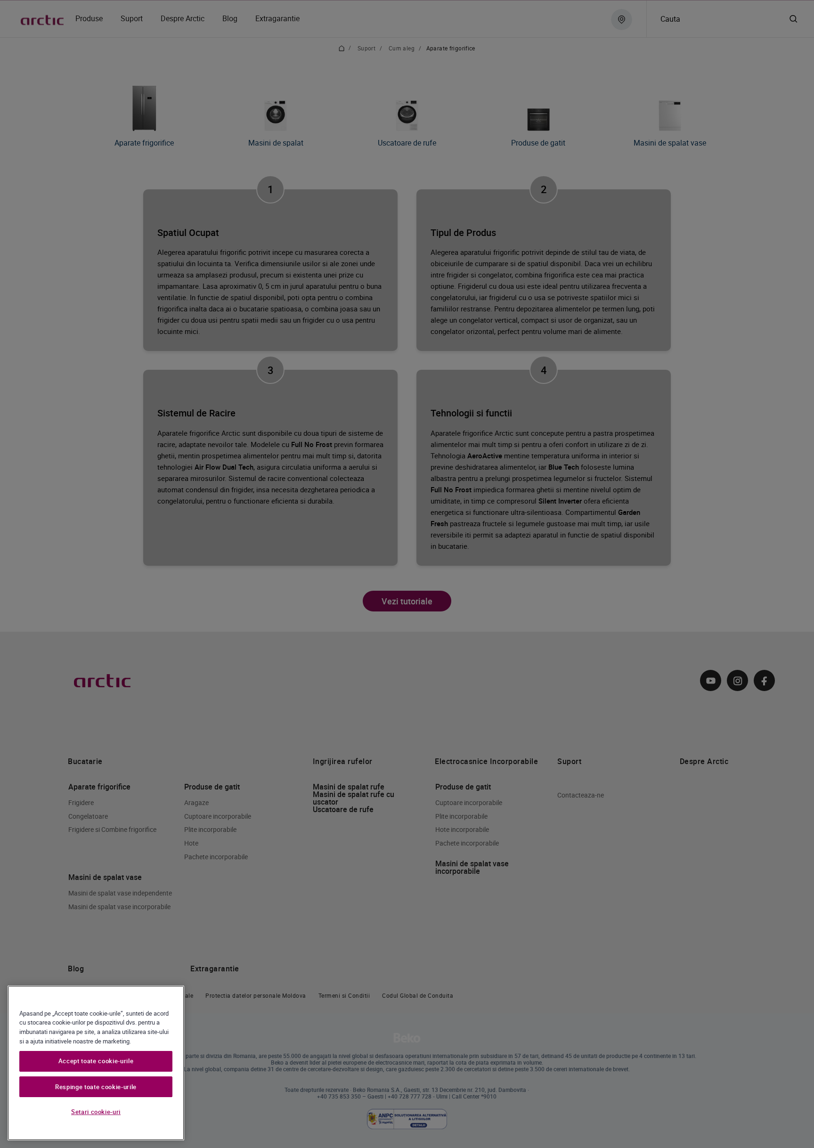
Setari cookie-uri (96, 1111)
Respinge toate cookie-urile (96, 1087)
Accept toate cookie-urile (95, 1061)
